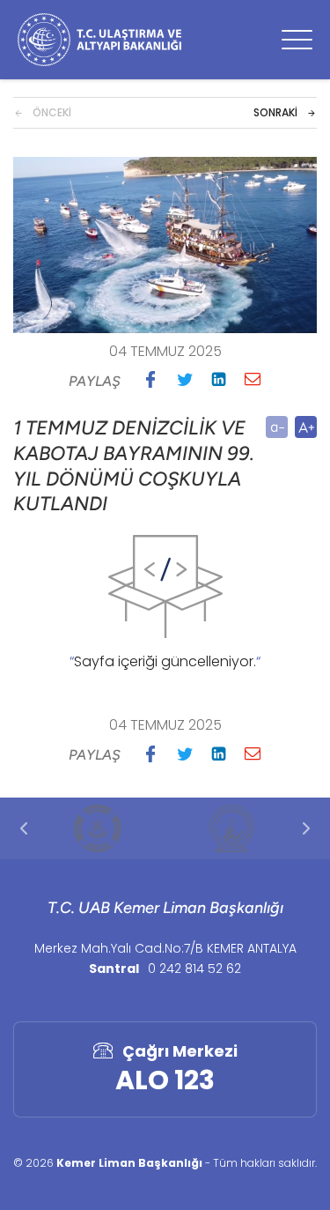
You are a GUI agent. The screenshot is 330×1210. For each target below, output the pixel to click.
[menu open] (297, 39)
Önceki (52, 113)
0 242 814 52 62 (194, 968)
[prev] (23, 828)
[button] (150, 379)
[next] (306, 828)
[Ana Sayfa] (99, 39)
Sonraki (275, 113)
